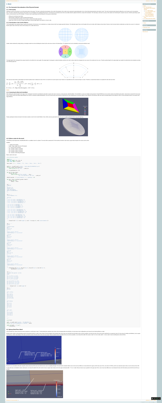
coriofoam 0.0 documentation (12, 0)
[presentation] (24, 83)
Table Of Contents (147, 4)
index (155, 0)
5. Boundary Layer (146, 27)
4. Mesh (144, 5)
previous (147, 0)
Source (7, 89)
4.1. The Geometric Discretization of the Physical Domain (149, 8)
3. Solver (144, 22)
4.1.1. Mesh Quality (149, 10)
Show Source (145, 31)
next (151, 0)
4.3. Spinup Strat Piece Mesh (149, 18)
